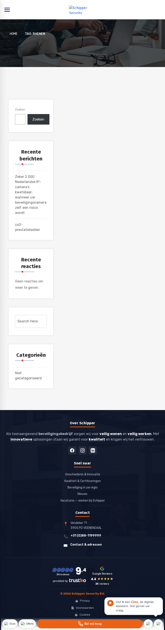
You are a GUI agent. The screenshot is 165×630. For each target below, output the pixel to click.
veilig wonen (110, 434)
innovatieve (21, 439)
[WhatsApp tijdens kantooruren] (148, 623)
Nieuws (82, 494)
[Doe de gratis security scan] (10, 623)
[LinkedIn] (93, 450)
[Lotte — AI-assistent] (158, 623)
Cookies (84, 614)
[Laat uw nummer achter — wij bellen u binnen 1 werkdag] (90, 623)
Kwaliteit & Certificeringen (82, 481)
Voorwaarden (85, 607)
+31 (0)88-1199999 (86, 535)
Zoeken (20, 109)
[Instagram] (82, 450)
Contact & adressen (86, 544)
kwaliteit (97, 439)
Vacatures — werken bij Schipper (82, 500)
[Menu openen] (82, 10)
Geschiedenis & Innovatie (82, 474)
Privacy (85, 600)
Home (13, 34)
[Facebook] (72, 450)
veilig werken (139, 434)
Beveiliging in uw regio (82, 487)
